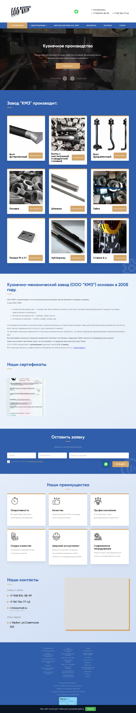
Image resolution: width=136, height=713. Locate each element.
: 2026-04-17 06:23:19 (78, 692)
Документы (91, 25)
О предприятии (17, 25)
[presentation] (59, 78)
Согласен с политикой (27, 461)
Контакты (108, 25)
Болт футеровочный (48, 651)
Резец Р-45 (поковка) (68, 664)
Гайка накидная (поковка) (48, 672)
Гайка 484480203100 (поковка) (68, 654)
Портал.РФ (76, 689)
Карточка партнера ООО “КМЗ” (66, 25)
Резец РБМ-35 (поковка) (68, 661)
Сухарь (87, 648)
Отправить (121, 464)
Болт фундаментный (48, 659)
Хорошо (90, 709)
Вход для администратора (68, 683)
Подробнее (68, 66)
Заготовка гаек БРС (68, 658)
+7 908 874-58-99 (101, 13)
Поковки (48, 665)
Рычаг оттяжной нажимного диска (68, 675)
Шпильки (88, 657)
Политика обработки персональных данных (68, 686)
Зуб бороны (87, 662)
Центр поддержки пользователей (68, 695)
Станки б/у (87, 665)
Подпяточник (88, 651)
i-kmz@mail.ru (99, 10)
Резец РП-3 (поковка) (68, 667)
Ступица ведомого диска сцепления (68, 671)
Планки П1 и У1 (88, 660)
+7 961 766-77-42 (121, 13)
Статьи (122, 25)
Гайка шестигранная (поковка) (68, 650)
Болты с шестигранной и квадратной (48, 655)
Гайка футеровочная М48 (48, 662)
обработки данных (36, 461)
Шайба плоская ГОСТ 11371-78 (88, 654)
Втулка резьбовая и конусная (48, 668)
